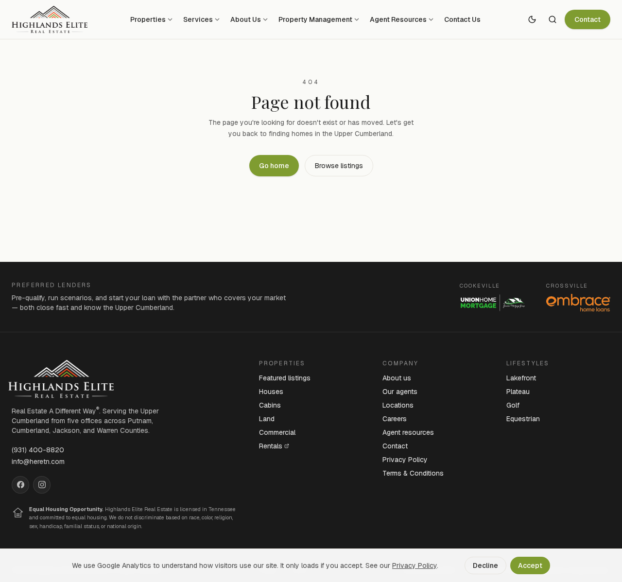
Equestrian (523, 418)
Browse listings (339, 165)
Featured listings (285, 378)
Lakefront (521, 378)
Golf (512, 405)
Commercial (277, 432)
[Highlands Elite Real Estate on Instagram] (42, 485)
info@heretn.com (38, 461)
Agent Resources (398, 19)
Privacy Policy (405, 459)
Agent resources (408, 432)
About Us (245, 19)
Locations (398, 405)
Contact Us (462, 19)
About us (396, 378)
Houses (271, 391)
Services (198, 19)
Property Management (315, 19)
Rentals (270, 446)
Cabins (270, 405)
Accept (530, 565)
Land (267, 418)
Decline (485, 565)
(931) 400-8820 (38, 449)
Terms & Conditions (413, 473)
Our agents (399, 391)
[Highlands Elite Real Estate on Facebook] (20, 485)
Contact (587, 19)
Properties (148, 19)
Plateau (518, 391)
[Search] (552, 19)
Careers (394, 418)
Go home (274, 165)
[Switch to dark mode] (532, 19)
